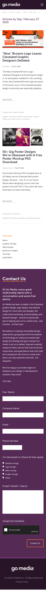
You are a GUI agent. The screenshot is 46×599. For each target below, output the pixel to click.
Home (4, 12)
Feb (13, 66)
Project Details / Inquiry (14, 486)
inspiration (22, 218)
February (33, 12)
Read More (7, 99)
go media (11, 119)
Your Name (9, 392)
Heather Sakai (7, 168)
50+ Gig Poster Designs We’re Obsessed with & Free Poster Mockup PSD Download (22, 157)
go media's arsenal (33, 218)
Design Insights (15, 12)
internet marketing (23, 119)
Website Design (12, 463)
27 (15, 66)
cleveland (19, 116)
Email (6, 424)
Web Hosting (10, 470)
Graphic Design (18, 112)
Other (7, 478)
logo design (28, 116)
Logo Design (10, 467)
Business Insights (10, 250)
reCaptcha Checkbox (13, 520)
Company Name (10, 408)
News (4, 240)
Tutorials (6, 254)
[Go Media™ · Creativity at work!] (11, 4)
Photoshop (13, 218)
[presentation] (23, 530)
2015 (25, 12)
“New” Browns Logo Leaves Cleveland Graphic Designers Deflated (22, 57)
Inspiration (16, 214)
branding (12, 116)
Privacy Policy (22, 581)
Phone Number (10, 440)
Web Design (7, 247)
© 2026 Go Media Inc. (14, 577)
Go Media (5, 66)
